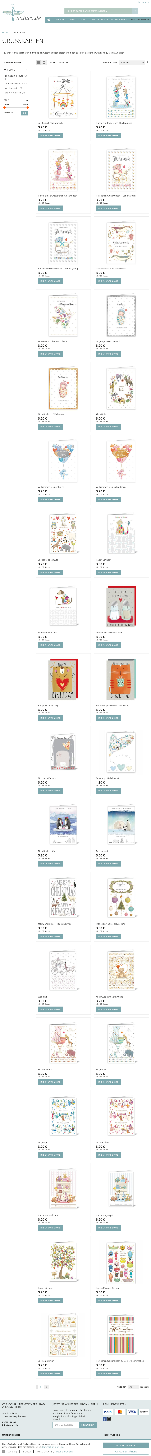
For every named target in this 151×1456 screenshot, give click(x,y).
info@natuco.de (10, 1425)
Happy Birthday (103, 559)
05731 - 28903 (9, 1422)
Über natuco (143, 2)
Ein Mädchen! (45, 1069)
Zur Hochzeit (102, 851)
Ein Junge (42, 1142)
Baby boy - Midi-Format (107, 778)
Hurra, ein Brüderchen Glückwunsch (114, 123)
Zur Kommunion (46, 1360)
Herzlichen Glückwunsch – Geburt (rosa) (116, 195)
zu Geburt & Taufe (17, 75)
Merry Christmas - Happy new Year (55, 923)
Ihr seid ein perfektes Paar (109, 632)
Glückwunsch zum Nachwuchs (111, 268)
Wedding (42, 996)
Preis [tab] (6, 100)
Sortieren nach (110, 62)
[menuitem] (60, 20)
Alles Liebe (101, 414)
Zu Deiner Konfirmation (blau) (52, 341)
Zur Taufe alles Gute (48, 559)
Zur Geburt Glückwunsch (50, 123)
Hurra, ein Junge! (104, 1215)
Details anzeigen (64, 1451)
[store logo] (21, 13)
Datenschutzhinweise (52, 1447)
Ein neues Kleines (47, 778)
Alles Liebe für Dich (47, 632)
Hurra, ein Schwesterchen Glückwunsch (57, 195)
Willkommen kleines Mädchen (111, 487)
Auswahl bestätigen (126, 1451)
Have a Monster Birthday (108, 1288)
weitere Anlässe (16, 92)
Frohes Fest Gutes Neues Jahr (110, 923)
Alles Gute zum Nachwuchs (109, 996)
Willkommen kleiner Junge (51, 487)
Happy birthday (45, 1288)
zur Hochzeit (14, 87)
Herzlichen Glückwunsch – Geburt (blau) (58, 268)
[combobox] (98, 11)
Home (5, 32)
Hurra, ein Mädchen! (48, 1215)
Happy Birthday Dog (48, 705)
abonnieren (88, 1424)
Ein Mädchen (102, 1142)
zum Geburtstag (16, 83)
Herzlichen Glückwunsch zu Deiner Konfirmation (120, 1360)
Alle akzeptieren (125, 1445)
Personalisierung (45, 1451)
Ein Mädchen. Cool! (47, 851)
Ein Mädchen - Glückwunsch (52, 414)
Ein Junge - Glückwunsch (108, 341)
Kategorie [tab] (9, 69)
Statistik (27, 1451)
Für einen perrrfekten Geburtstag (112, 705)
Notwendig (11, 1451)
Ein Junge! (101, 1069)
